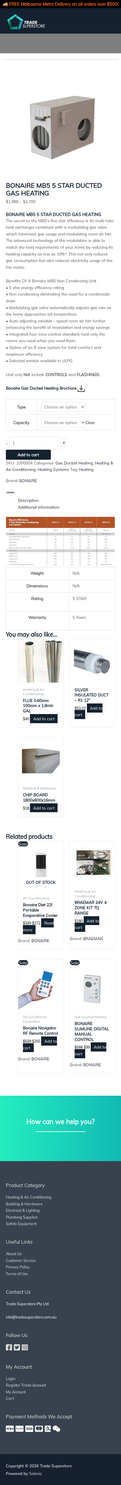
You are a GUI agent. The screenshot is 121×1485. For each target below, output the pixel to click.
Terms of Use (17, 1273)
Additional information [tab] (38, 507)
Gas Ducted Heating (74, 462)
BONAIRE (28, 480)
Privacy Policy (18, 1267)
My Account (16, 1392)
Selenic (35, 1473)
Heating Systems (53, 469)
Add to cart (28, 454)
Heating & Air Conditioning (28, 1197)
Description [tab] (28, 500)
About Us (13, 1253)
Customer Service (21, 1260)
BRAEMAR (93, 938)
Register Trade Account (26, 1385)
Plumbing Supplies (22, 1217)
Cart (10, 1398)
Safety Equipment (21, 1223)
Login (10, 1378)
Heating (86, 469)
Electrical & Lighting (23, 1210)
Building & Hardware (24, 1203)
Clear (90, 422)
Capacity (21, 422)
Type (21, 406)
